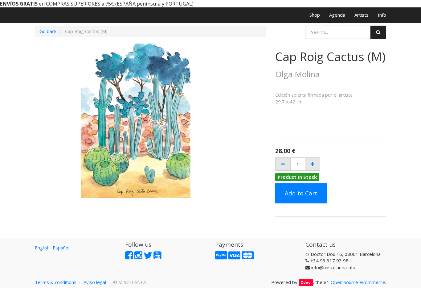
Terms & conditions (55, 282)
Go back (47, 31)
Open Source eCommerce (358, 282)
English (42, 247)
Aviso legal (95, 282)
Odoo (305, 282)
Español (61, 247)
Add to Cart (301, 193)
